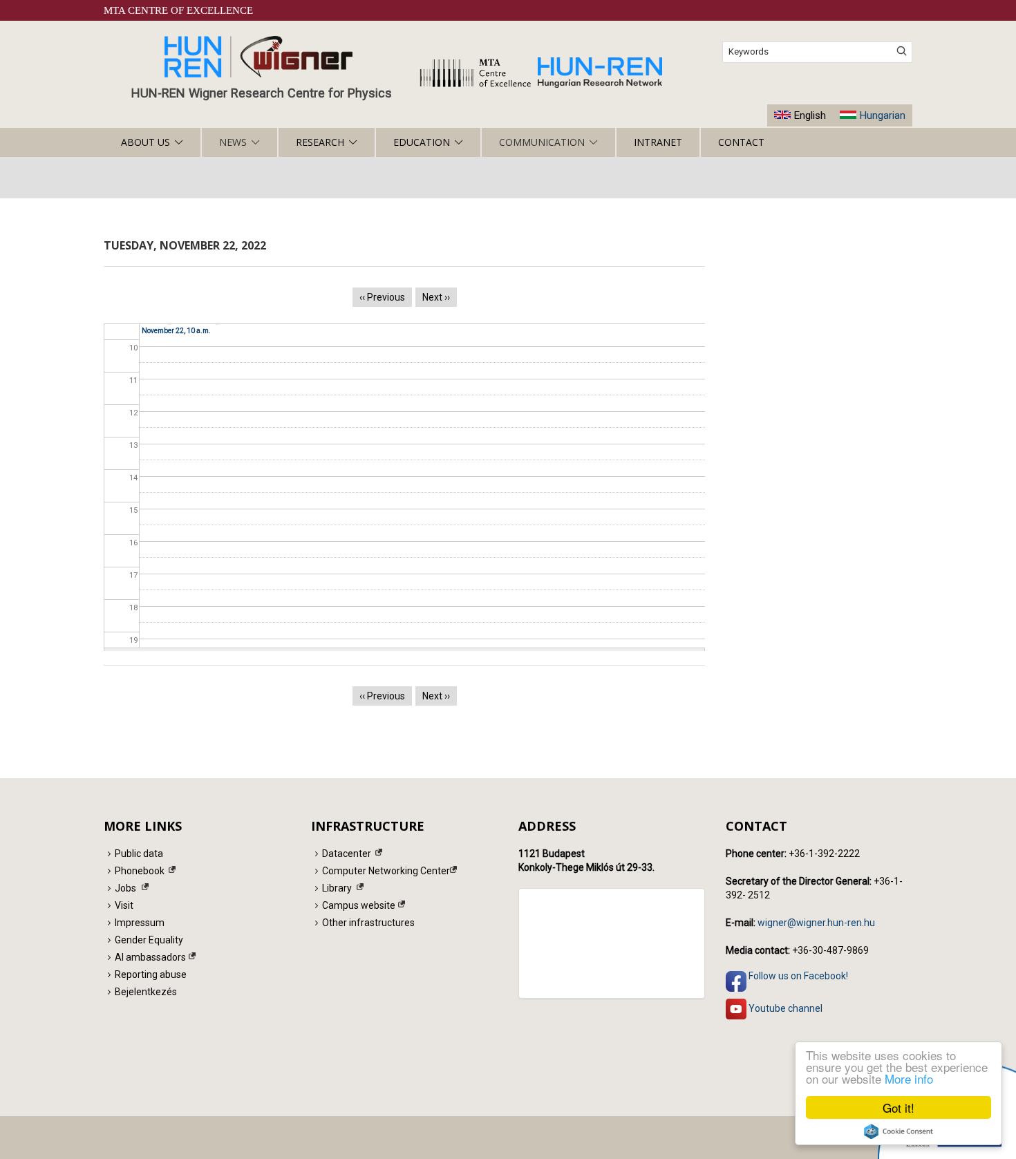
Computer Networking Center (386, 870)
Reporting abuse (151, 974)
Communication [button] (542, 142)
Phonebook (139, 870)
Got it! (898, 1107)
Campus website (358, 905)
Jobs (125, 888)
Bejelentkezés (146, 991)
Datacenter (346, 853)
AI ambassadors (150, 957)
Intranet (658, 142)
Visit (124, 905)
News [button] (233, 142)
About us (145, 142)
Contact (741, 142)
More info (909, 1078)
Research (320, 142)
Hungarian (882, 115)
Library (337, 888)
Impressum (139, 922)
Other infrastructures (368, 922)
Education (421, 142)
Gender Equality (149, 939)
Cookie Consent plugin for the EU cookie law (898, 1131)
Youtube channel (784, 1008)
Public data (139, 853)
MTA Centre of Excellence (178, 10)
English (809, 115)
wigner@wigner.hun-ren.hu (816, 922)
